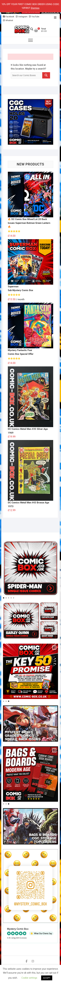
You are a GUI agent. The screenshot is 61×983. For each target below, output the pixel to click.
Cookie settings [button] (29, 977)
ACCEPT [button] (46, 978)
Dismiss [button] (35, 8)
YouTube (35, 16)
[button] (54, 544)
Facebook (9, 16)
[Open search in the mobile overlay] (31, 29)
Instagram (22, 16)
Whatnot (9, 20)
